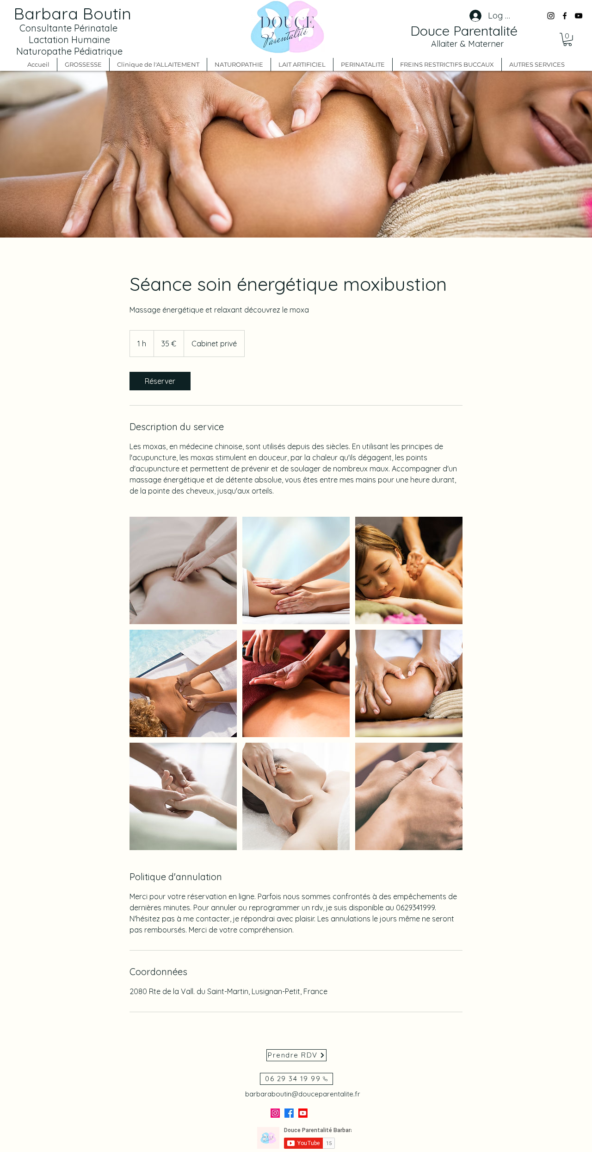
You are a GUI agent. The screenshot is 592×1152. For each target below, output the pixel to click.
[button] (429, 477)
